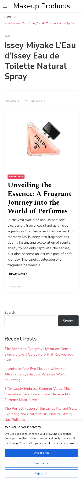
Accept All (41, 453)
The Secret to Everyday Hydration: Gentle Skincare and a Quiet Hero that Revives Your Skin (39, 354)
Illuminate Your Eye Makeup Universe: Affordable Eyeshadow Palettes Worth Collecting (35, 374)
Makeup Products (41, 6)
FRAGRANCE (16, 176)
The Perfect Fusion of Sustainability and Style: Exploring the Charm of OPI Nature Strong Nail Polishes (41, 414)
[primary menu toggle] (5, 6)
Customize (41, 463)
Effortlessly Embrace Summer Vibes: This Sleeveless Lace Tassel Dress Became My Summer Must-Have (37, 394)
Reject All (41, 473)
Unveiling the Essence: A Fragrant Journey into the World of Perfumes (40, 198)
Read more (18, 274)
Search (9, 312)
